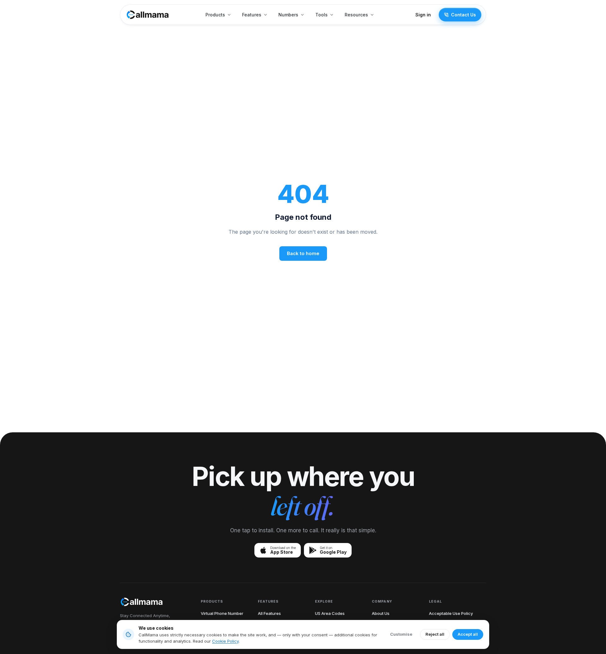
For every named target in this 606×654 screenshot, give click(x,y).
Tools (321, 14)
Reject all (434, 634)
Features (251, 14)
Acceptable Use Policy (451, 613)
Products (215, 14)
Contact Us (463, 14)
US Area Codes (330, 613)
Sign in (423, 14)
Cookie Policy (225, 641)
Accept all (468, 634)
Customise (401, 634)
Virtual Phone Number (222, 613)
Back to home (303, 253)
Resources (356, 14)
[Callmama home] (147, 15)
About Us (380, 613)
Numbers (288, 14)
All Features (269, 613)
